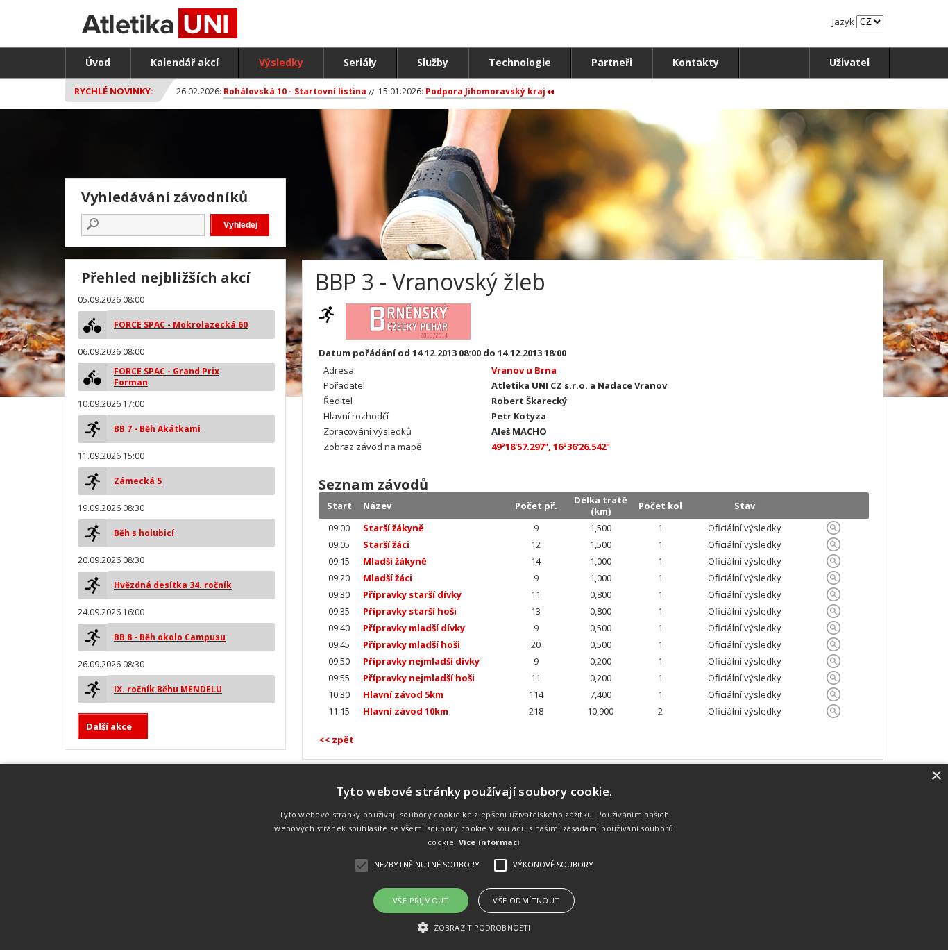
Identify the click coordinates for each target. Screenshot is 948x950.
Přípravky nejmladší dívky (421, 661)
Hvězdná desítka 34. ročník (173, 585)
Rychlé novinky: (113, 91)
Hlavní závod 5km (403, 694)
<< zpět (336, 739)
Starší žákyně (393, 528)
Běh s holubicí (144, 533)
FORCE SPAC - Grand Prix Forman (166, 376)
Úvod (97, 62)
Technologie (520, 62)
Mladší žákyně (395, 561)
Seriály (360, 62)
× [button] (936, 776)
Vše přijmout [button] (421, 900)
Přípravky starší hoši (410, 611)
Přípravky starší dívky (412, 594)
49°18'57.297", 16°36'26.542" (550, 446)
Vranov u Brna (524, 370)
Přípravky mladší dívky (414, 628)
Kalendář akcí (185, 62)
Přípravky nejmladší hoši (419, 678)
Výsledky (281, 62)
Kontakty (695, 62)
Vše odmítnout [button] (526, 900)
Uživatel (849, 62)
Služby (432, 62)
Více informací (489, 842)
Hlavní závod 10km (405, 711)
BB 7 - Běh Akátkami (157, 429)
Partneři (611, 62)
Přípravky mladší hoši (411, 644)
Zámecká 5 (138, 481)
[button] (474, 926)
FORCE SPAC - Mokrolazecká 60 (181, 325)
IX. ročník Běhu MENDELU (168, 689)
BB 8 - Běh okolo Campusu (170, 637)
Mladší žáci (387, 578)
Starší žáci (386, 544)
